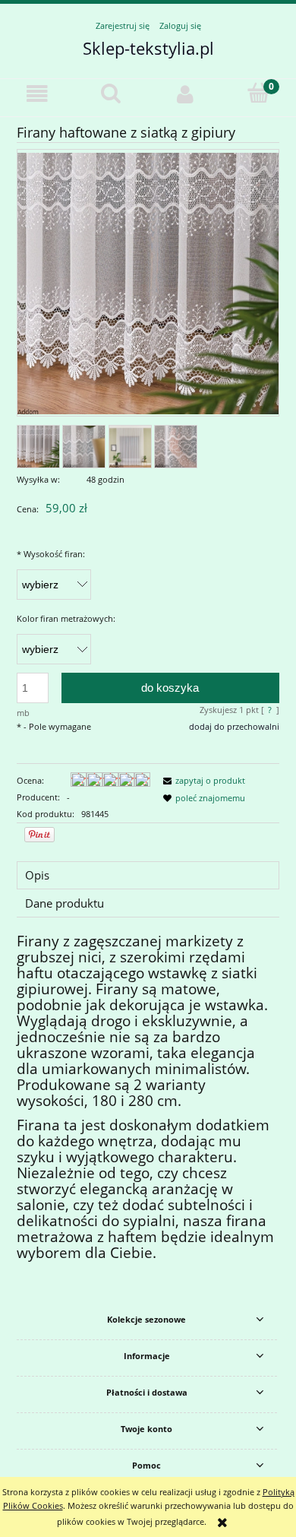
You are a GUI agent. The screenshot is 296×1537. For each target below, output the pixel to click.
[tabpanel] (148, 1098)
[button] (37, 94)
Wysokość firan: (51, 553)
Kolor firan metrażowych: (66, 618)
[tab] (148, 875)
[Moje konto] (185, 94)
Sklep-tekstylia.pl (148, 47)
